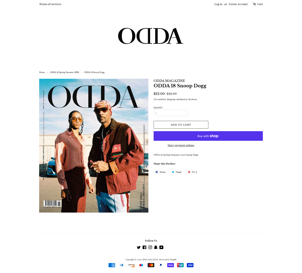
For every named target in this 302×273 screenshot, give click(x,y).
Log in (218, 4)
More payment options (181, 145)
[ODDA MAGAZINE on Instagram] (150, 248)
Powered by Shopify (168, 259)
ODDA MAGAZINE (150, 259)
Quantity (158, 107)
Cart (260, 4)
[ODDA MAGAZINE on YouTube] (161, 248)
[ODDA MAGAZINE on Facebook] (144, 248)
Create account (238, 4)
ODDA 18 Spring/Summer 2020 (64, 72)
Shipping (171, 99)
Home (42, 72)
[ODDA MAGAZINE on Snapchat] (156, 248)
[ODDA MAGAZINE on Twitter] (139, 248)
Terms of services (50, 4)
